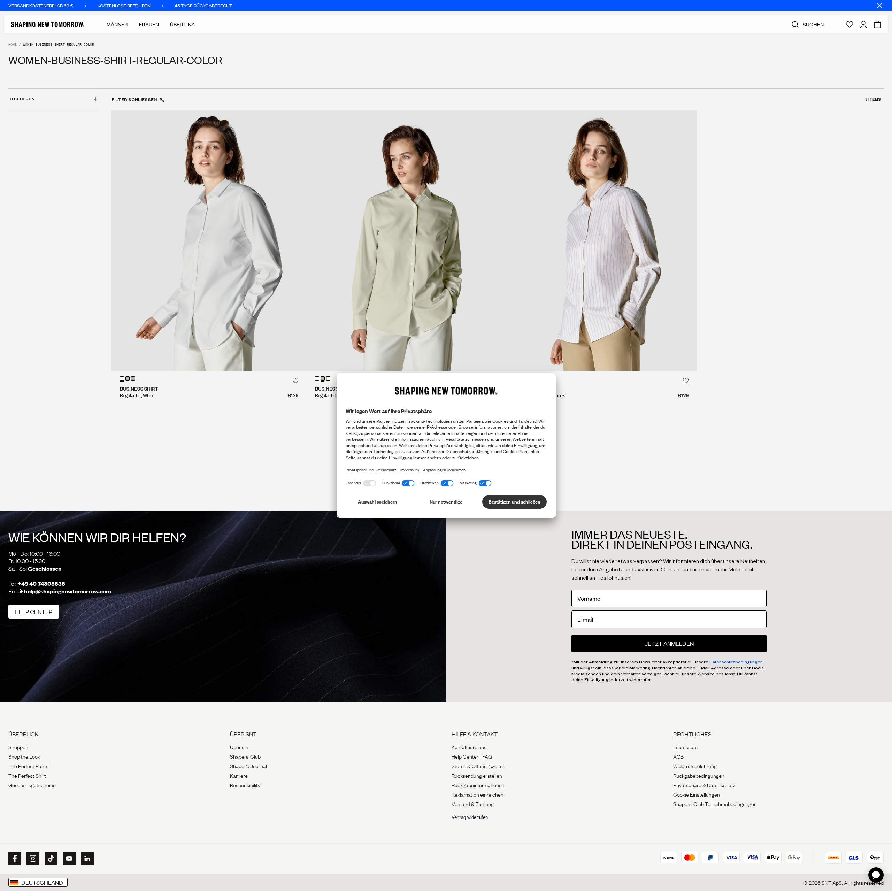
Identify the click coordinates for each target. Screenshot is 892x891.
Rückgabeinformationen (478, 785)
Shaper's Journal (248, 765)
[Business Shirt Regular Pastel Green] (404, 240)
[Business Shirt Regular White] (209, 240)
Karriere (239, 775)
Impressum (685, 747)
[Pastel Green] (127, 378)
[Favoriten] (849, 24)
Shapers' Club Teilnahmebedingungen (715, 803)
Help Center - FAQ (472, 756)
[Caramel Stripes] (133, 378)
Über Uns (182, 24)
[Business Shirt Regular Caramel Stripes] (599, 240)
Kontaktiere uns (469, 747)
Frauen (149, 24)
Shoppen (18, 747)
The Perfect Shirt (27, 775)
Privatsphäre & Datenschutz (704, 785)
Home (12, 44)
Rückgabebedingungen (698, 775)
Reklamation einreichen (477, 794)
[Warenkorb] (877, 24)
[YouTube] (68, 858)
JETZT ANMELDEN (669, 643)
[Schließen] (879, 5)
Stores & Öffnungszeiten (479, 765)
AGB (678, 756)
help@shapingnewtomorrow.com (67, 591)
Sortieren (21, 98)
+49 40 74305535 (41, 583)
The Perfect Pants (28, 765)
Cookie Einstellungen (696, 794)
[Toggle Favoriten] (295, 380)
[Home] (47, 24)
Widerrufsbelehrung (695, 765)
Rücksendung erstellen (477, 775)
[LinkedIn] (86, 858)
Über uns (240, 747)
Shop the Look (24, 756)
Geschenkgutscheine (32, 785)
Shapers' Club (245, 756)
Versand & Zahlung (473, 803)
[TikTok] (50, 858)
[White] (122, 378)
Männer (117, 24)
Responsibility (245, 785)
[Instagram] (32, 858)
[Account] (863, 24)
